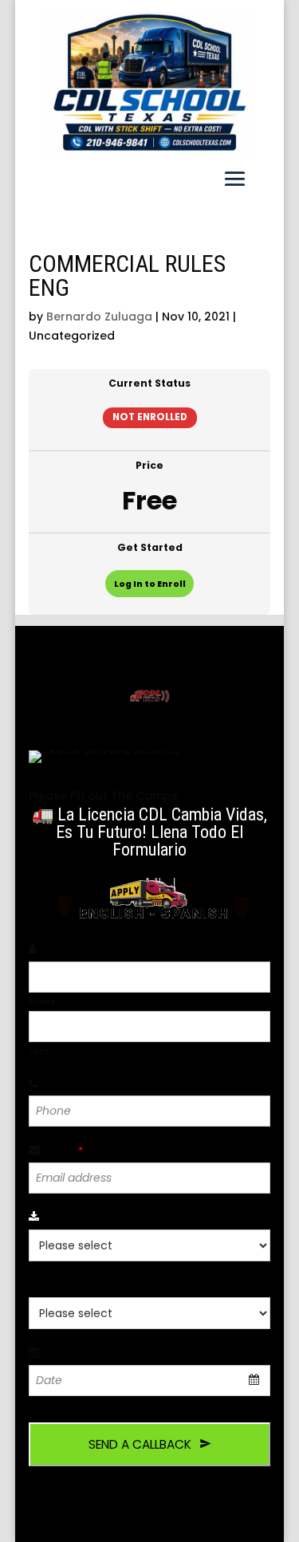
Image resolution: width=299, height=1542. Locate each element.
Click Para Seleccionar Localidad (142, 1217)
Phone (63, 1084)
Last (39, 1050)
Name (62, 949)
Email (63, 1150)
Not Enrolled (149, 417)
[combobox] (150, 1380)
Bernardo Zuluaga (99, 317)
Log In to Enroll (150, 584)
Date (61, 1352)
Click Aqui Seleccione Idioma (116, 1284)
